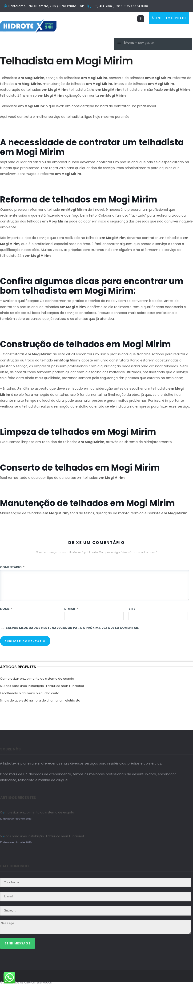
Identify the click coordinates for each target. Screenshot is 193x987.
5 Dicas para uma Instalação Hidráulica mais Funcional (42, 686)
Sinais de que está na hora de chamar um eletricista (40, 700)
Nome (6, 608)
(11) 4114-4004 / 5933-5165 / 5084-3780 (120, 6)
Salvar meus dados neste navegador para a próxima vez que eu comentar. (72, 628)
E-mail (71, 608)
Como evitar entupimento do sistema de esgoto (37, 678)
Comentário (12, 567)
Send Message (17, 943)
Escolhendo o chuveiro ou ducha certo (29, 693)
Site (132, 608)
